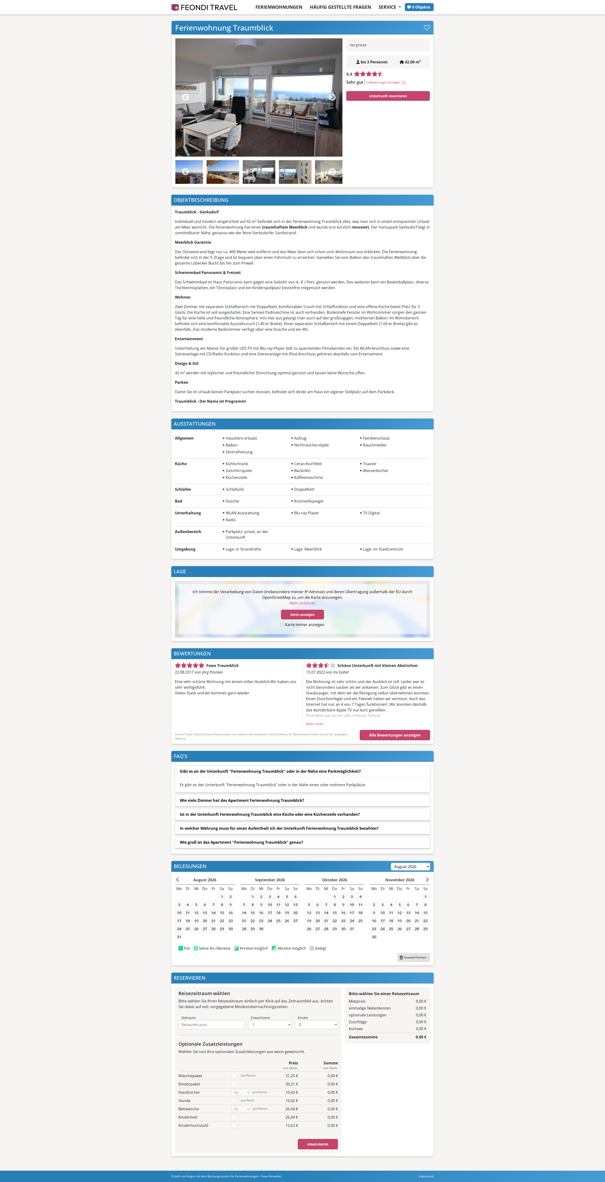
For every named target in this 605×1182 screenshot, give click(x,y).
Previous (185, 97)
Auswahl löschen (415, 957)
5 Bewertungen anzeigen (383, 82)
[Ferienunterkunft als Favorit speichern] (427, 27)
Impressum (426, 1176)
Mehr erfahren (302, 603)
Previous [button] (185, 172)
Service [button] (388, 7)
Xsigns (191, 1176)
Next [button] (332, 172)
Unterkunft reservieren (388, 96)
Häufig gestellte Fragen (340, 7)
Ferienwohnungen (278, 7)
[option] (258, 97)
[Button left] (178, 879)
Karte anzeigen (302, 614)
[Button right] (427, 879)
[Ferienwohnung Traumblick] (258, 97)
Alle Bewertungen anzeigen (395, 735)
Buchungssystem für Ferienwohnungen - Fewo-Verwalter (244, 1176)
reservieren (317, 1144)
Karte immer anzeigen (304, 624)
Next (332, 97)
